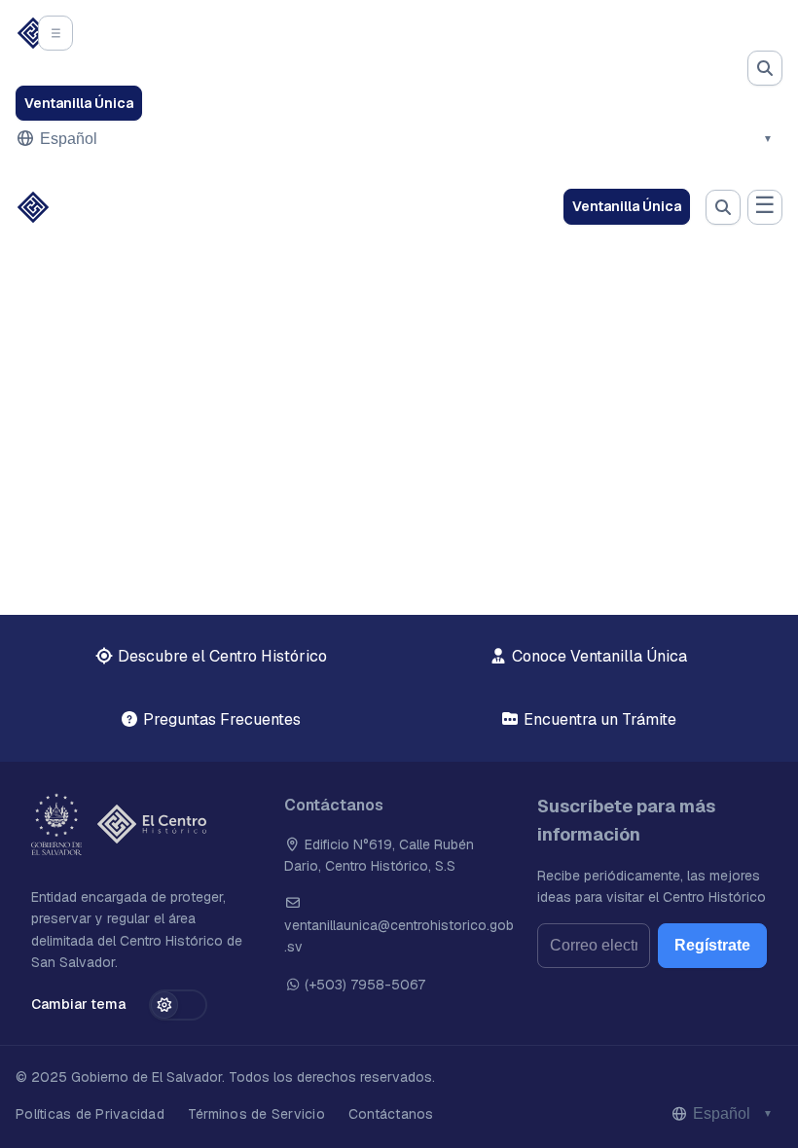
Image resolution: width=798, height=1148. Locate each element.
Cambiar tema (78, 1004)
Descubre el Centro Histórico (220, 656)
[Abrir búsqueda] (764, 68)
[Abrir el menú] (55, 33)
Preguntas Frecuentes (220, 719)
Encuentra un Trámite (598, 719)
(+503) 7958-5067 (363, 984)
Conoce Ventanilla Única (597, 656)
